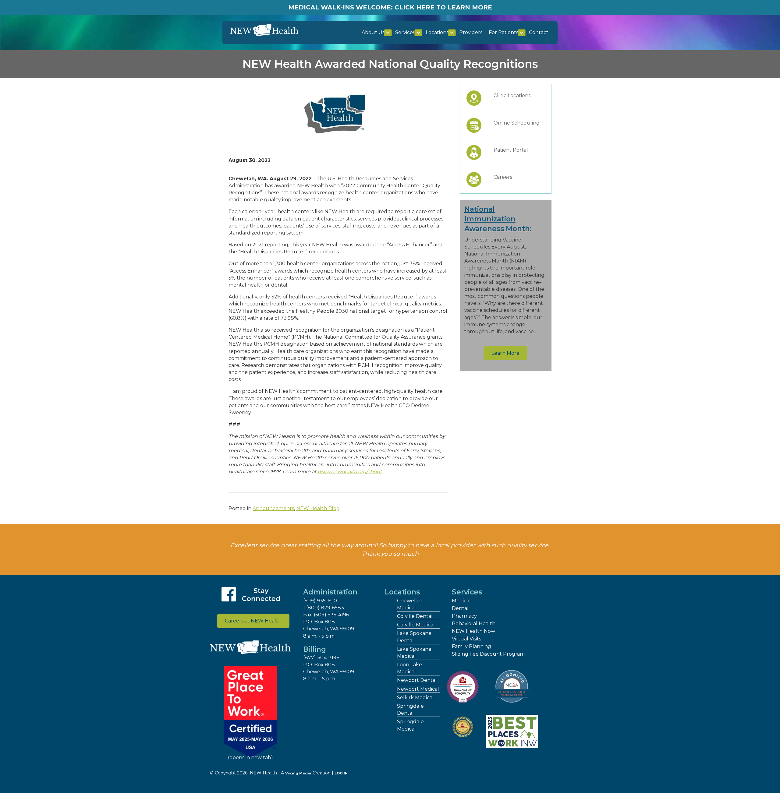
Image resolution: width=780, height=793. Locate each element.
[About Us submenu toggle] (388, 32)
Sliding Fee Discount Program (488, 654)
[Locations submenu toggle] (452, 32)
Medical (461, 601)
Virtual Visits (466, 639)
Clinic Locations (512, 95)
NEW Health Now (473, 631)
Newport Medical (418, 689)
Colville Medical (416, 625)
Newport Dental (417, 680)
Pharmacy (464, 616)
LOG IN (341, 773)
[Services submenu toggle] (418, 32)
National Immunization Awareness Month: (498, 219)
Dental (460, 608)
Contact (538, 32)
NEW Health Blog (318, 508)
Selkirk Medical (415, 697)
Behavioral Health (473, 623)
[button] (505, 353)
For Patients (503, 32)
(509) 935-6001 (321, 601)
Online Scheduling (517, 123)
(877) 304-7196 (321, 658)
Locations (437, 32)
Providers (470, 32)
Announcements (273, 508)
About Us (373, 32)
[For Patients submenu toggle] (522, 32)
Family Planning (471, 646)
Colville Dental (415, 616)
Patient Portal (511, 150)
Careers (503, 177)
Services (405, 32)
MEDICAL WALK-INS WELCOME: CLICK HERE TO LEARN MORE (390, 7)
